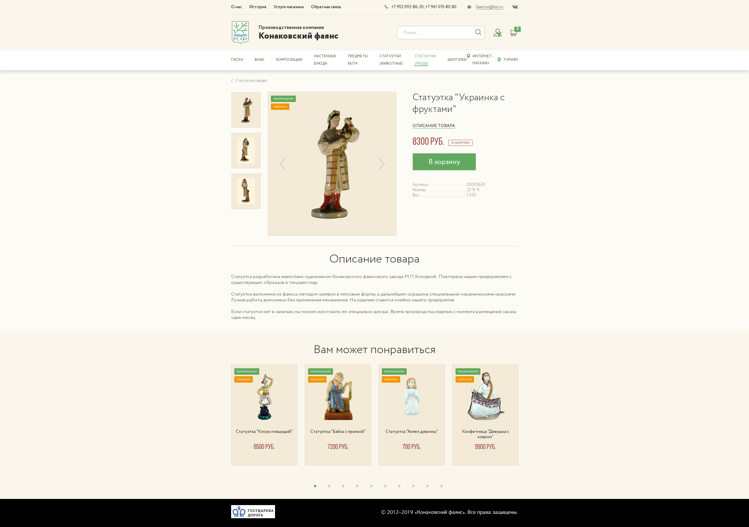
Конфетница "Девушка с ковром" (485, 434)
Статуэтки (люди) (251, 81)
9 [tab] (427, 486)
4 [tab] (357, 486)
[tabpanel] (268, 414)
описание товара (434, 126)
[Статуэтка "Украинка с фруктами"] (332, 163)
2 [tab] (329, 486)
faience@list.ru (489, 7)
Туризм (510, 59)
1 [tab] (315, 486)
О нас (236, 7)
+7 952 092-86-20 (407, 7)
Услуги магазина (289, 7)
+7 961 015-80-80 (440, 7)
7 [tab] (399, 486)
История (257, 7)
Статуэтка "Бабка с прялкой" (338, 431)
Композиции (289, 59)
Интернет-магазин (483, 60)
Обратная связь (326, 7)
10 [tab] (441, 486)
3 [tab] (343, 486)
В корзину (444, 162)
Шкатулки (457, 59)
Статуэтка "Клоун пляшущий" (264, 431)
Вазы (259, 59)
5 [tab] (371, 486)
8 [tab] (413, 486)
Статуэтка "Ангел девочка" (412, 431)
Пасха (237, 59)
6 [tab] (385, 486)
